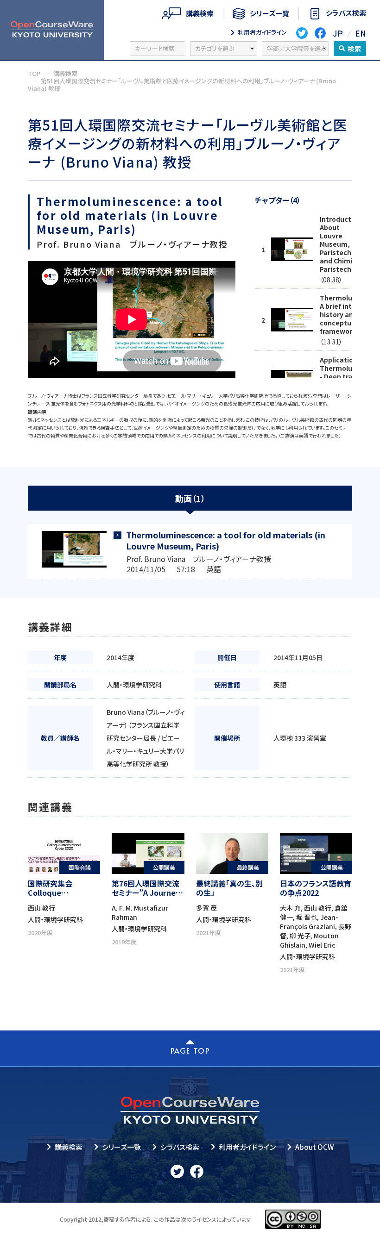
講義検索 (68, 1147)
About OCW (314, 1147)
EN (360, 33)
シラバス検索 (179, 1147)
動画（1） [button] (190, 498)
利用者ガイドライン (247, 1147)
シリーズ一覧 (121, 1147)
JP (338, 33)
